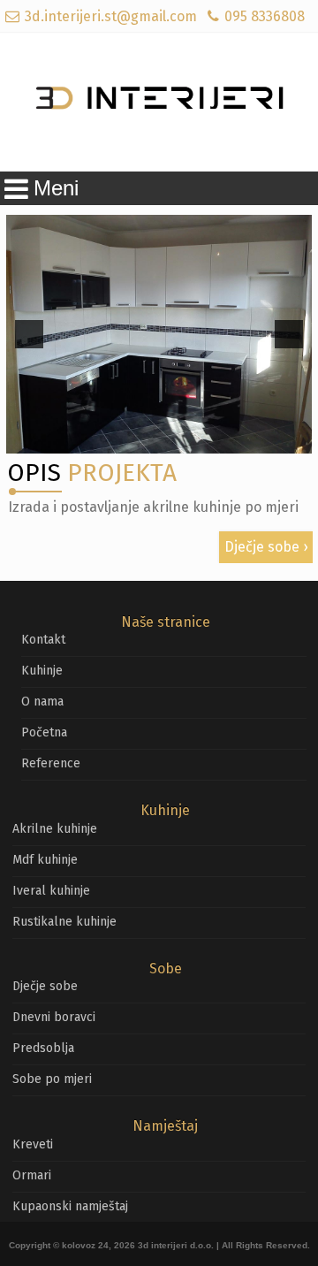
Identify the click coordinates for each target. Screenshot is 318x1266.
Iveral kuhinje (51, 890)
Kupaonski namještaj (70, 1206)
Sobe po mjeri (52, 1079)
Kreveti (32, 1144)
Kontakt (43, 639)
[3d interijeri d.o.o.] (159, 102)
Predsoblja (43, 1048)
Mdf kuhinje (45, 859)
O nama (42, 701)
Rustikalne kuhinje (64, 921)
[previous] (29, 334)
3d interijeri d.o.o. (176, 1245)
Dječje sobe (261, 546)
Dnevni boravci (53, 1017)
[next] (289, 334)
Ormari (31, 1175)
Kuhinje (42, 670)
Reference (50, 763)
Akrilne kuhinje (54, 828)
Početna (44, 732)
